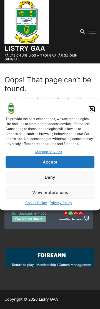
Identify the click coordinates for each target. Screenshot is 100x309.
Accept (50, 162)
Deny (50, 177)
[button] (91, 109)
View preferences (50, 192)
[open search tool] (82, 31)
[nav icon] (92, 32)
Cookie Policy (36, 203)
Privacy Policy (61, 203)
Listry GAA (24, 48)
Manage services (48, 152)
